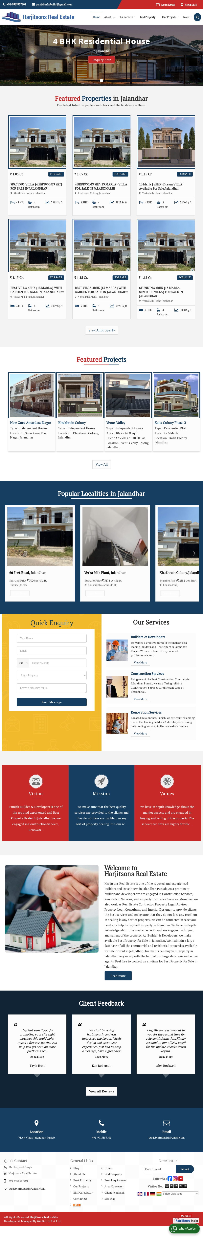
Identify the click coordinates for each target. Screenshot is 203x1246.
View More (20, 593)
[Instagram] (175, 1178)
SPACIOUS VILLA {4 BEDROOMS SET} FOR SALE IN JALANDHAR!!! (36, 186)
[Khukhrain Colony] (80, 395)
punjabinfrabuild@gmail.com (54, 4)
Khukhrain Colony (72, 422)
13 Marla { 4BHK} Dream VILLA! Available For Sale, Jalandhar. (161, 186)
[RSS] (76, 1205)
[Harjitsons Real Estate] (38, 17)
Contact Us (80, 1198)
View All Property (101, 330)
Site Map (110, 1198)
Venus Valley (115, 422)
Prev (9, 553)
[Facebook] (170, 1178)
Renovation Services (146, 712)
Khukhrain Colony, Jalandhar (106, 572)
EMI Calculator (83, 1192)
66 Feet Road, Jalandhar (178, 572)
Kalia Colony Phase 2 (170, 422)
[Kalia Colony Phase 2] (176, 395)
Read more (118, 976)
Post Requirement (115, 1180)
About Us (109, 17)
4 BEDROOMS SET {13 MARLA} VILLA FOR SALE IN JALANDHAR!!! (101, 186)
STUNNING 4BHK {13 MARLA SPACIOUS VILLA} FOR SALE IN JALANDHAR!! (161, 292)
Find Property (147, 17)
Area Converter (114, 1186)
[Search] (197, 17)
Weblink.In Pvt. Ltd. (49, 1221)
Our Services (126, 17)
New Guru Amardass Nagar (30, 422)
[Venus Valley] (128, 395)
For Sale (56, 174)
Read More (37, 1056)
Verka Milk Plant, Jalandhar (30, 572)
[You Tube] (180, 1178)
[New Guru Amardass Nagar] (32, 395)
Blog (76, 1168)
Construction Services (147, 673)
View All (102, 464)
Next (194, 553)
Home (96, 17)
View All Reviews (101, 1091)
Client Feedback (114, 1192)
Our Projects (169, 17)
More (186, 17)
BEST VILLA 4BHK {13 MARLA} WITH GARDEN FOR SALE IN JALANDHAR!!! (37, 290)
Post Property (82, 1180)
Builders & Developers (148, 637)
